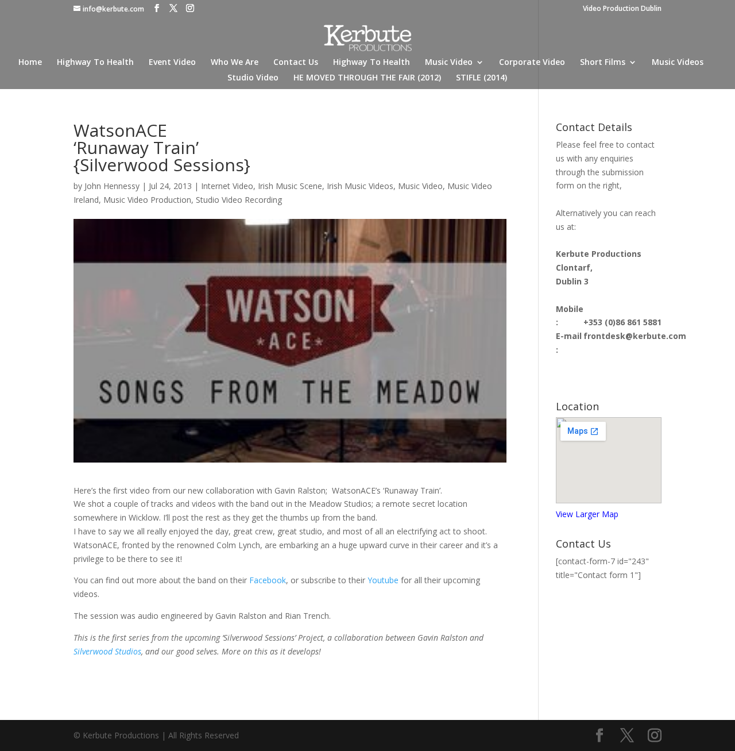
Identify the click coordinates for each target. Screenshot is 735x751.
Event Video (172, 62)
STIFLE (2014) (481, 78)
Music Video (449, 62)
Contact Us (295, 62)
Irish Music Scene (290, 185)
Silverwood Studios (107, 651)
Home (30, 62)
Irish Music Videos (360, 185)
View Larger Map (587, 514)
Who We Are (234, 62)
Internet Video (227, 185)
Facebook (267, 580)
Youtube (383, 580)
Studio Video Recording (239, 199)
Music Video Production (147, 199)
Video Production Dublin (622, 9)
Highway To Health (95, 62)
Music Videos (677, 62)
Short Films (602, 62)
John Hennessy (112, 185)
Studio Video (252, 78)
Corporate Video (532, 62)
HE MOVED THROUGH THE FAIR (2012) (367, 78)
